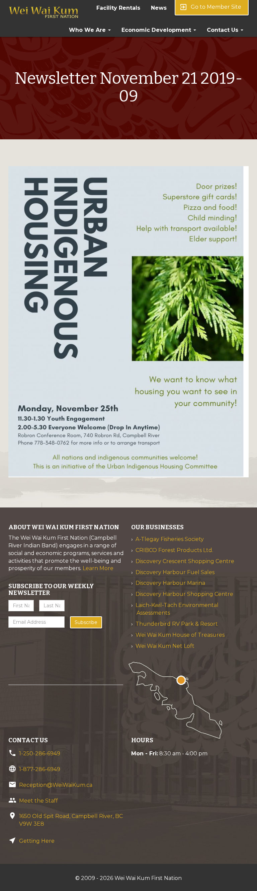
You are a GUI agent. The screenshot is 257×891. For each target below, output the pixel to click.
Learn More (98, 568)
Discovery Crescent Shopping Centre (185, 561)
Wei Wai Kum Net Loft (165, 646)
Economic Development (157, 30)
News (159, 8)
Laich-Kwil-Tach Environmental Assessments (177, 609)
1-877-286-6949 (39, 769)
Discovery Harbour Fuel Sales (175, 572)
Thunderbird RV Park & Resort (177, 624)
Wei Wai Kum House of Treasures (180, 635)
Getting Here (37, 841)
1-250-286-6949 (39, 753)
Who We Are (88, 30)
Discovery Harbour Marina (170, 583)
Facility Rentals (118, 8)
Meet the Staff (38, 801)
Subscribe (86, 622)
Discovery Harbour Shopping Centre (184, 594)
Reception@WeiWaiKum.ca (55, 785)
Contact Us (223, 30)
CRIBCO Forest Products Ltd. (174, 550)
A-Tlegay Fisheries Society (170, 539)
